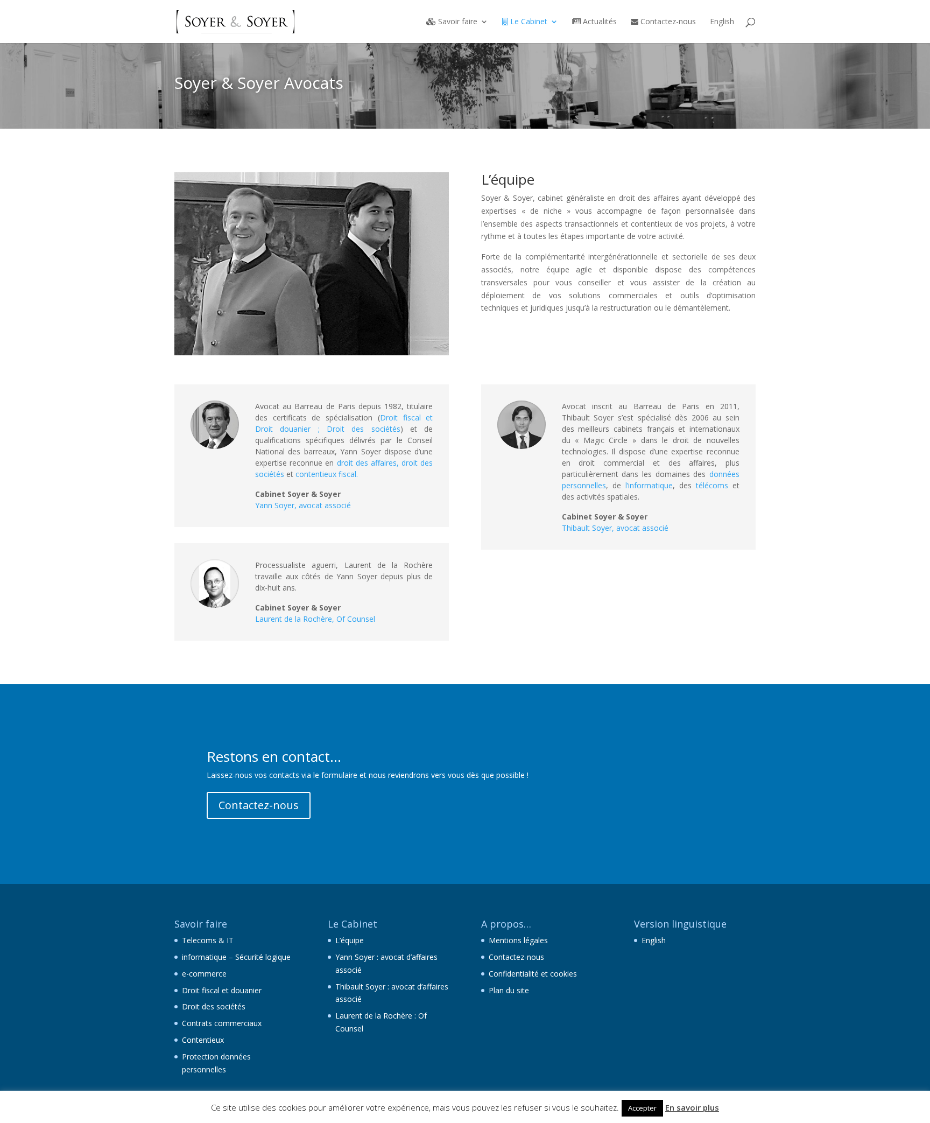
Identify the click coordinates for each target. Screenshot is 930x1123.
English (722, 22)
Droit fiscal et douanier (222, 990)
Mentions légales (518, 940)
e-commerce (204, 973)
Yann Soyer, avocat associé (303, 505)
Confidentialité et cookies (533, 973)
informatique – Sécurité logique (236, 957)
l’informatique (649, 485)
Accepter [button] (642, 1108)
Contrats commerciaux (222, 1023)
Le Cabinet (527, 22)
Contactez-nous (667, 22)
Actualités (599, 22)
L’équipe (349, 940)
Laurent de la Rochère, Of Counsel (315, 619)
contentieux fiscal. (326, 474)
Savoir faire (456, 22)
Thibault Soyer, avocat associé (615, 528)
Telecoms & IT (208, 940)
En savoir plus (692, 1107)
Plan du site (509, 990)
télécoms (712, 485)
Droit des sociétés (213, 1006)
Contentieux (203, 1040)
